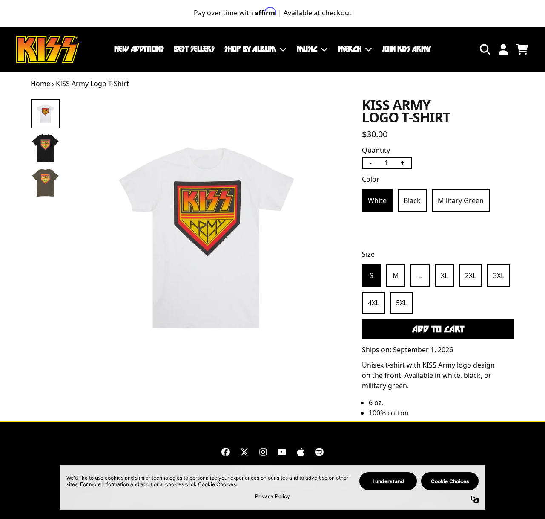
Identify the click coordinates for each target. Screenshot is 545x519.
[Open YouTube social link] (281, 452)
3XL (498, 275)
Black (412, 200)
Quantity (376, 150)
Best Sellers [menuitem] (194, 49)
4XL (373, 302)
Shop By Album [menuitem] (250, 49)
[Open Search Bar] (484, 49)
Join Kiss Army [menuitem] (406, 49)
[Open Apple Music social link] (300, 452)
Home (40, 83)
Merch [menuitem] (349, 49)
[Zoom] (206, 238)
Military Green (461, 200)
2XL (470, 275)
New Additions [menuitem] (139, 49)
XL (444, 275)
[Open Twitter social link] (244, 452)
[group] (45, 113)
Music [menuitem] (307, 49)
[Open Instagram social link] (263, 452)
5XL (401, 302)
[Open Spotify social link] (319, 452)
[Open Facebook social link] (225, 452)
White (377, 200)
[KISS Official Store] (48, 49)
